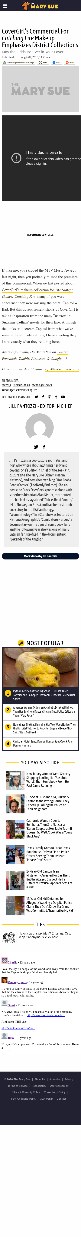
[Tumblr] (56, 398)
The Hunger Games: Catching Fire (19, 389)
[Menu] (5, 5)
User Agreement (59, 1085)
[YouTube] (62, 398)
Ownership (46, 1098)
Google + (58, 358)
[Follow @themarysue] (36, 398)
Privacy (68, 1079)
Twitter (62, 351)
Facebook (9, 358)
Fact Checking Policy (23, 1098)
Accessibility (39, 1085)
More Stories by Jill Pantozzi (40, 556)
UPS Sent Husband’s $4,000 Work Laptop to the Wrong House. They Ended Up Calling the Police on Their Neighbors (47, 803)
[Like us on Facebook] (43, 398)
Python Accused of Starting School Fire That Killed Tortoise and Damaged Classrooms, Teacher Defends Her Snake (44, 695)
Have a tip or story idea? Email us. (41, 933)
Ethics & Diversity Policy (26, 1092)
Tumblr (24, 358)
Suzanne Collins (21, 384)
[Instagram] (49, 398)
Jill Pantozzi (11, 57)
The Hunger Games (42, 384)
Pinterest (38, 358)
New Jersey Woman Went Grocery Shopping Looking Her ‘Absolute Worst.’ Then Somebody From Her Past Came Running (48, 780)
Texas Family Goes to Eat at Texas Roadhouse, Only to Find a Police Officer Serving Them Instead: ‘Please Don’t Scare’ (48, 854)
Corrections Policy (54, 1092)
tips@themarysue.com (62, 368)
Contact (61, 1098)
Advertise (54, 1079)
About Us (39, 1079)
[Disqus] (40, 1003)
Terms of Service (18, 1085)
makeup (6, 384)
